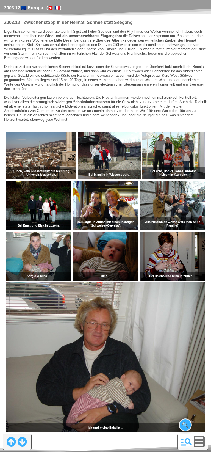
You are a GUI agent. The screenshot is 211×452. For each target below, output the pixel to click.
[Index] (186, 441)
